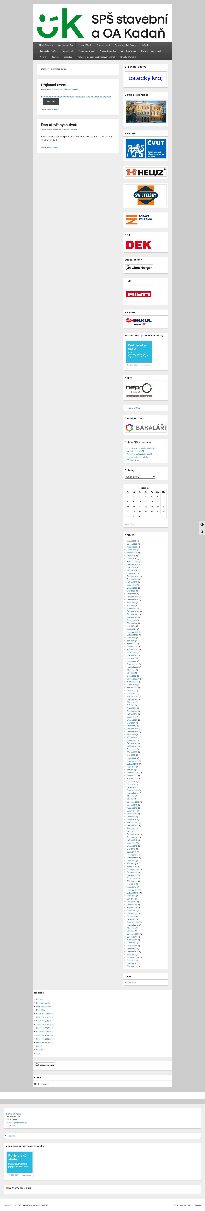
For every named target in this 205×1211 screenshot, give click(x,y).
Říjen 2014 (131, 928)
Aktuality (55, 109)
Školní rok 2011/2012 (44, 1013)
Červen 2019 (132, 775)
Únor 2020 (131, 755)
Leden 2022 (131, 693)
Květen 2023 (132, 649)
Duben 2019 (132, 781)
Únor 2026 (131, 555)
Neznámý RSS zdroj (20, 1187)
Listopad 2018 (132, 793)
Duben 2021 (132, 717)
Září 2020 (131, 737)
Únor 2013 (131, 960)
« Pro (127, 524)
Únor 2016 (131, 884)
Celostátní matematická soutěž (139, 454)
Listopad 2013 (132, 951)
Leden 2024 (131, 629)
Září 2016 (131, 863)
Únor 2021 (131, 722)
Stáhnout (51, 101)
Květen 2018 (132, 807)
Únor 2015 (131, 916)
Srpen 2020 (131, 740)
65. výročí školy (85, 45)
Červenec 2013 (133, 957)
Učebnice (68, 56)
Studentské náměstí (48, 51)
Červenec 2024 (133, 611)
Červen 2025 (132, 579)
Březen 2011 (132, 966)
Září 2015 (131, 898)
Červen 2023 (132, 646)
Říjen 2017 (131, 828)
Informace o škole (43, 1006)
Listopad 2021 (132, 699)
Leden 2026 (131, 558)
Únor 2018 (131, 816)
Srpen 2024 (131, 608)
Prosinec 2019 (132, 761)
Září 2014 (131, 931)
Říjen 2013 (131, 954)
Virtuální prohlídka (128, 56)
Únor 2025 (131, 590)
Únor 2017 (131, 848)
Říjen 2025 (131, 567)
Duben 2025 (132, 585)
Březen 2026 (132, 552)
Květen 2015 (132, 907)
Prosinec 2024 (132, 596)
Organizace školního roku (126, 45)
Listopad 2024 (132, 599)
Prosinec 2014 (132, 922)
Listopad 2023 (132, 634)
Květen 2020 (132, 746)
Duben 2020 (132, 749)
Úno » (133, 524)
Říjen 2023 (131, 637)
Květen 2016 (132, 875)
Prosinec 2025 (132, 561)
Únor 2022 (131, 690)
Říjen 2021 (131, 702)
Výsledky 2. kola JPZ (135, 451)
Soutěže (55, 56)
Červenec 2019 (133, 772)
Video (38, 1053)
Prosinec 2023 (132, 631)
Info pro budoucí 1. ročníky (138, 457)
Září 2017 (131, 831)
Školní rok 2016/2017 (44, 1031)
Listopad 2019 (132, 763)
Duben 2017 (132, 843)
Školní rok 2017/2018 (44, 1035)
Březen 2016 (132, 881)
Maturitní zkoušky (65, 45)
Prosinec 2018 (132, 790)
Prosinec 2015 (132, 890)
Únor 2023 (131, 658)
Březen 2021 (132, 719)
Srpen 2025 (131, 573)
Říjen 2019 (131, 766)
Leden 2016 (131, 887)
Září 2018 (131, 799)
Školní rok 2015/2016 (44, 1028)
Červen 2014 (132, 936)
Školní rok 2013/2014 (44, 1020)
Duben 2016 (132, 878)
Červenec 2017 (133, 834)
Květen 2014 (132, 939)
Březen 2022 (132, 687)
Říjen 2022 (131, 670)
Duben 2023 (132, 652)
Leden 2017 (131, 851)
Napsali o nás (68, 51)
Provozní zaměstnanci (151, 51)
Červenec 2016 (133, 869)
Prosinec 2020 (132, 728)
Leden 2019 (131, 787)
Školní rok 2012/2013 (44, 1017)
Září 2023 (131, 640)
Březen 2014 (132, 945)
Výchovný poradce (107, 51)
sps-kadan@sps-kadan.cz (16, 1122)
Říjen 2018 (131, 796)
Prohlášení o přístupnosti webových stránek (96, 56)
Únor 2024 (131, 626)
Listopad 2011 (132, 963)
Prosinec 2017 (132, 822)
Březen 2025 (132, 587)
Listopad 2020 (132, 731)
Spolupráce (40, 1049)
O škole (145, 45)
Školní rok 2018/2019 (44, 1039)
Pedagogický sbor (87, 51)
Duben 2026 (132, 549)
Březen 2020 (132, 752)
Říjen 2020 (131, 734)
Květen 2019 (132, 778)
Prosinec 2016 (132, 854)
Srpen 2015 (131, 901)
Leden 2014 (131, 948)
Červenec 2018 (133, 802)
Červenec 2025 (133, 576)
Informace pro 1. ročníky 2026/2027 (141, 448)
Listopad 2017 (132, 825)
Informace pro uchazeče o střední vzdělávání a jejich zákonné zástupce (76, 96)
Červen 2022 (132, 678)
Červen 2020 (132, 743)
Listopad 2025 (132, 564)
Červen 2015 (132, 904)
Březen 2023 (132, 655)
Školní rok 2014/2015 (44, 1024)
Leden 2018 (131, 819)
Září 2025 (131, 570)
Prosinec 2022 (132, 664)
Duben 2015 (132, 910)
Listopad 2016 (132, 857)
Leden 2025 (131, 593)
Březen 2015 (132, 913)
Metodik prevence (128, 51)
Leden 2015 (131, 919)
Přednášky (40, 1010)
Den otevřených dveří (59, 124)
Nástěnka (11, 1135)
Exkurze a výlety (43, 1002)
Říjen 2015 (131, 895)
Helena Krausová (71, 89)
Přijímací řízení (103, 45)
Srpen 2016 (131, 866)
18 (146, 506)
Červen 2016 (132, 872)
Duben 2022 (132, 684)
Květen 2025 (132, 582)
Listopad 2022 (132, 667)
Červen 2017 (132, 837)
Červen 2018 (132, 805)
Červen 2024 (132, 614)
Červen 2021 (132, 711)
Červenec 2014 (133, 934)
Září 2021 (131, 705)
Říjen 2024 (131, 602)
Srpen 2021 (131, 708)
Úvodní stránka (46, 45)
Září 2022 (131, 673)
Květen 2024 (132, 617)
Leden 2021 (131, 725)
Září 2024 (131, 605)
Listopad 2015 (132, 892)
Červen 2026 (132, 543)
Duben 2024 (132, 620)
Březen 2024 (132, 623)
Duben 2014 (132, 942)
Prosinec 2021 (132, 696)
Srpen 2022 (131, 675)
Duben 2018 (132, 810)
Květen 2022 (132, 681)
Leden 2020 (131, 758)
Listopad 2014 (132, 925)
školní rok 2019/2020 (44, 1042)
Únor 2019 (131, 784)
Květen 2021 (132, 714)
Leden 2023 (131, 661)
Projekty (43, 56)
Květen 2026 (132, 546)
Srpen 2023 (131, 643)
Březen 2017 (132, 846)
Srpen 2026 (131, 541)
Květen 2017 (132, 840)
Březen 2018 (132, 813)
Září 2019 (131, 769)
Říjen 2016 (131, 860)
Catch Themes (195, 1205)
